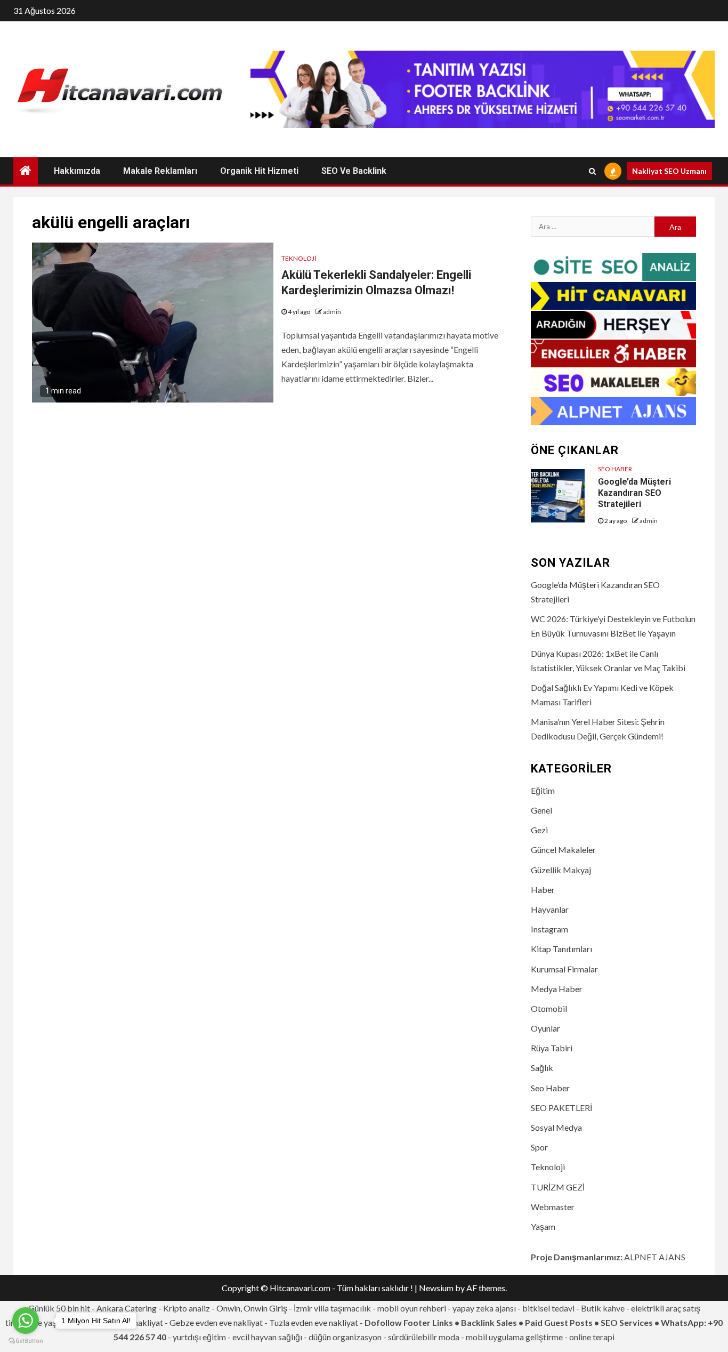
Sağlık (542, 1068)
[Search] (592, 171)
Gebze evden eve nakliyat (216, 1322)
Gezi (539, 830)
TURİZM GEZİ (558, 1187)
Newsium (436, 1288)
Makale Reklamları (160, 171)
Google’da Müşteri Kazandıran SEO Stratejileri (634, 493)
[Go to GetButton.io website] (26, 1341)
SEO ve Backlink (353, 171)
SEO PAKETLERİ (561, 1107)
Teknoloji (298, 258)
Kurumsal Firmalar (564, 969)
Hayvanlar (550, 909)
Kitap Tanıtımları (561, 949)
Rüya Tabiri (551, 1048)
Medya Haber (557, 989)
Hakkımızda (77, 171)
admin (332, 312)
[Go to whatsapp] (25, 1320)
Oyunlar (545, 1028)
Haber (543, 889)
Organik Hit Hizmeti (259, 171)
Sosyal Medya (556, 1127)
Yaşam (543, 1226)
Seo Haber (615, 469)
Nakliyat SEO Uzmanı (669, 170)
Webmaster (553, 1207)
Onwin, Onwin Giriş (251, 1308)
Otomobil (549, 1008)
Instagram (549, 929)
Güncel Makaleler (563, 849)
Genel (541, 810)
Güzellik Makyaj (561, 870)
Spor (539, 1147)
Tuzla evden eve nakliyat (313, 1322)
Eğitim (543, 790)
